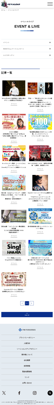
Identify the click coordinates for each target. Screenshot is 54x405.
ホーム (3, 10)
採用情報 (27, 366)
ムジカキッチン (8, 55)
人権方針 (27, 343)
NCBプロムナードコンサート (13, 49)
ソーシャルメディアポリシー (27, 349)
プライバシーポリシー (27, 338)
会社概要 (27, 360)
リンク (27, 377)
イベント (6, 42)
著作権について (27, 355)
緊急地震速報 (27, 371)
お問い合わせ (27, 383)
